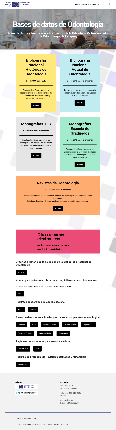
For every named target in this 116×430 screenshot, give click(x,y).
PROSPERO (22, 364)
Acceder (36, 105)
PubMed (21, 325)
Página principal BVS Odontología (87, 4)
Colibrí (33, 309)
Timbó (20, 309)
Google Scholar (45, 333)
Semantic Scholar (25, 333)
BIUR (20, 294)
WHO (37, 349)
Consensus (63, 333)
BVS (34, 325)
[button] (109, 4)
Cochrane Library (49, 325)
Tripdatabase (88, 325)
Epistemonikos (70, 325)
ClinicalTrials (23, 349)
